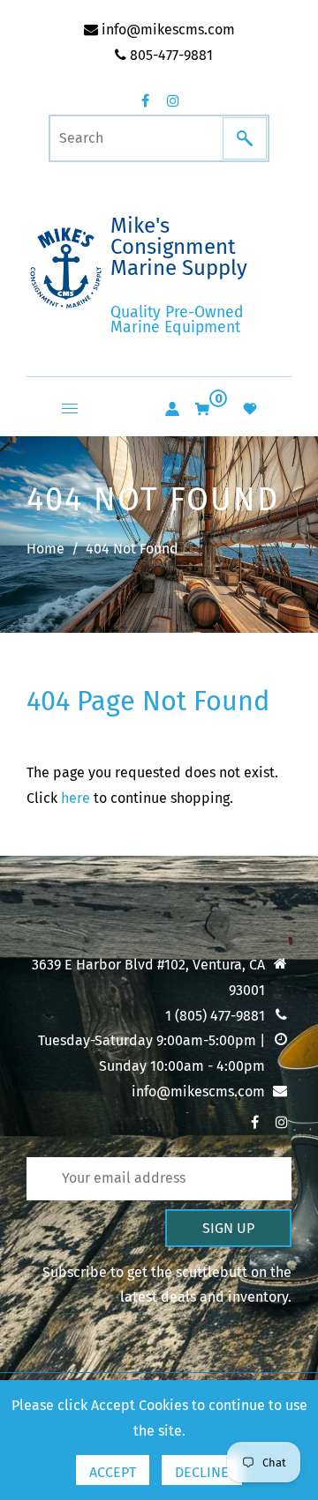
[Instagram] (173, 100)
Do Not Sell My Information (127, 1123)
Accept (112, 1472)
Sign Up (228, 1228)
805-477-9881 (169, 55)
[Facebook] (145, 100)
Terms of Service (93, 1154)
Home (45, 548)
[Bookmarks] (250, 409)
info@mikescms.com (166, 29)
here (75, 798)
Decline (202, 1472)
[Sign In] (172, 409)
